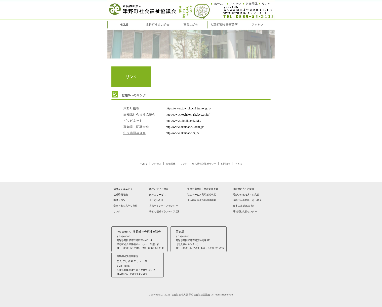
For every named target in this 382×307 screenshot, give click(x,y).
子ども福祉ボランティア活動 (164, 211)
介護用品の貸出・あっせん (247, 200)
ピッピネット (132, 120)
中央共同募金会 (134, 133)
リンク (117, 211)
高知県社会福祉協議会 (139, 114)
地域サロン (119, 200)
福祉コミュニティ (123, 188)
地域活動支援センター (245, 211)
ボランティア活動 (158, 188)
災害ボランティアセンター (163, 205)
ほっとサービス (157, 194)
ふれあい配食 (156, 200)
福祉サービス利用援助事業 (201, 194)
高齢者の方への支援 (243, 188)
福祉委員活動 (120, 194)
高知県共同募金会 (136, 127)
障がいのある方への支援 (246, 194)
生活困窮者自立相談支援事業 (202, 188)
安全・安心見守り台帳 (125, 205)
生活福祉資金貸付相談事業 (201, 200)
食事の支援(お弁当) (243, 205)
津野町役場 (131, 108)
